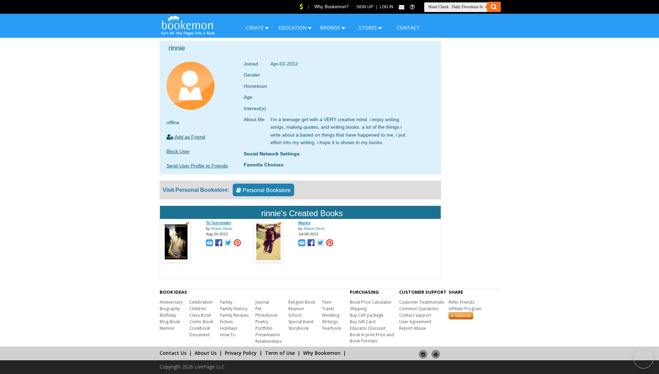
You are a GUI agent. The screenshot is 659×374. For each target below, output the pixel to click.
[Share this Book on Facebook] (218, 243)
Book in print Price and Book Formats (372, 338)
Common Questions (418, 309)
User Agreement (415, 322)
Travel (328, 309)
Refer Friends (461, 302)
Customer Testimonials (421, 302)
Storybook (298, 328)
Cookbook (199, 328)
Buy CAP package (366, 315)
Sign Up (364, 6)
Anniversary (171, 302)
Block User (178, 151)
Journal (262, 302)
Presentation (267, 335)
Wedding (330, 315)
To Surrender (218, 223)
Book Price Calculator (371, 302)
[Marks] (268, 261)
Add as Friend (189, 137)
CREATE (255, 27)
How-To (227, 335)
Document (199, 335)
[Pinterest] (435, 351)
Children (197, 309)
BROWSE (331, 27)
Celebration (200, 302)
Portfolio (264, 328)
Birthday (168, 315)
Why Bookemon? (331, 6)
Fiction (226, 322)
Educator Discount (367, 328)
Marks (304, 223)
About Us (206, 353)
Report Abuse (412, 328)
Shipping (358, 309)
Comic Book (201, 322)
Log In (386, 6)
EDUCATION (293, 27)
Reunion (296, 309)
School (294, 315)
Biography (170, 309)
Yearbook (331, 328)
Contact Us (173, 353)
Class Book (200, 315)
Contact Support (415, 315)
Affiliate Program (465, 309)
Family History (233, 309)
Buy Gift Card (362, 322)
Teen (327, 302)
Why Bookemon (321, 353)
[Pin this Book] (237, 243)
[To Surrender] (176, 261)
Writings (330, 322)
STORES (368, 27)
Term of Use (280, 353)
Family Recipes (234, 315)
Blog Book (170, 322)
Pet (258, 309)
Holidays (228, 328)
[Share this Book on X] (228, 243)
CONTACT (408, 27)
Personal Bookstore (266, 190)
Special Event (300, 322)
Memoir (167, 328)
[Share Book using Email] (209, 243)
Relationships (268, 341)
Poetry (261, 322)
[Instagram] (423, 351)
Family (226, 302)
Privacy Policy (241, 353)
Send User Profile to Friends (197, 165)
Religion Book (301, 302)
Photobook (266, 315)
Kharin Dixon (221, 228)
